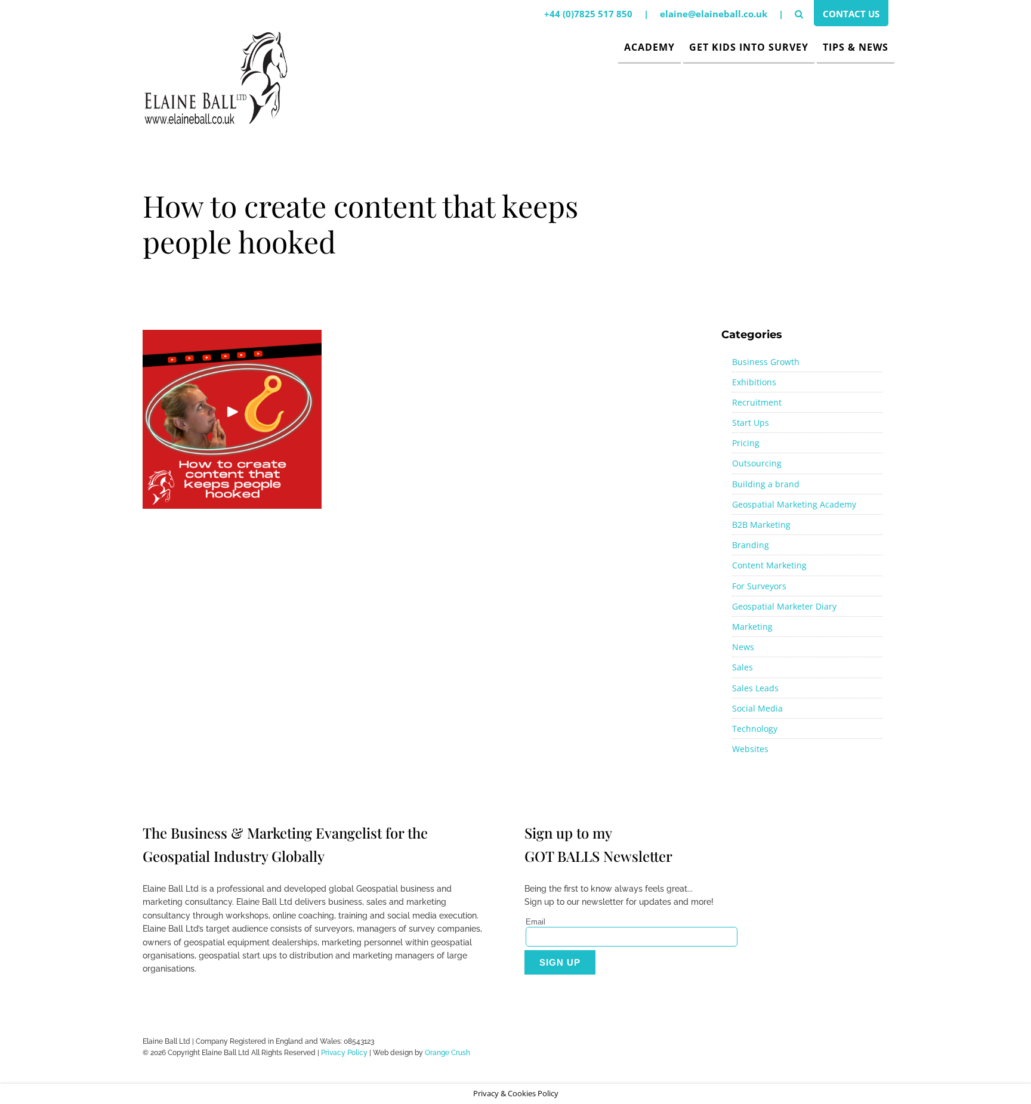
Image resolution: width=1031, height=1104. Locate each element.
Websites (750, 748)
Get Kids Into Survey (748, 47)
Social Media (757, 708)
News (743, 646)
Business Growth (766, 361)
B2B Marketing (761, 524)
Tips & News (855, 47)
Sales (742, 667)
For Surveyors (759, 586)
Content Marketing (769, 565)
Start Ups (750, 422)
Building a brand (766, 484)
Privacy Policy (344, 1053)
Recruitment (757, 402)
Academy (649, 47)
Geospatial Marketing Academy (794, 504)
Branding (750, 545)
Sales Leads (755, 688)
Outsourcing (757, 463)
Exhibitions (754, 382)
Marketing (752, 626)
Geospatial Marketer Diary (784, 606)
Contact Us (851, 14)
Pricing (746, 443)
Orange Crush (447, 1053)
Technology (754, 728)
